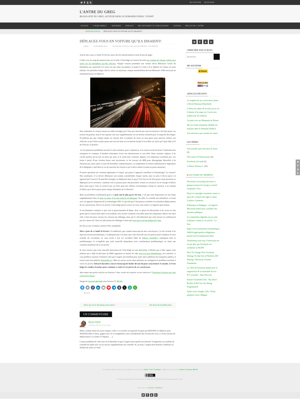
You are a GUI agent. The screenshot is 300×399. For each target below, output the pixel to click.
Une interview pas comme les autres (202, 133)
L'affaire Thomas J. (195, 166)
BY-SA (119, 281)
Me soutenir (209, 2)
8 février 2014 (100, 46)
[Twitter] (81, 2)
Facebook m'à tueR (195, 161)
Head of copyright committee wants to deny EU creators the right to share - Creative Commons (203, 197)
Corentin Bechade (95, 281)
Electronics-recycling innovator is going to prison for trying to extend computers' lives (202, 185)
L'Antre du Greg (97, 12)
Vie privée (153, 46)
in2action (94, 322)
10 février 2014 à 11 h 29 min (99, 325)
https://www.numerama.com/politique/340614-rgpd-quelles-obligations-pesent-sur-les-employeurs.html (203, 232)
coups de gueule (92, 31)
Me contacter (195, 2)
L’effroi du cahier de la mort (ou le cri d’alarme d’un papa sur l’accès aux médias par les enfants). (203, 112)
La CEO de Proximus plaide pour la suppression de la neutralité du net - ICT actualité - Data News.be (202, 271)
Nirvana (151, 388)
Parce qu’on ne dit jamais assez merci (99, 305)
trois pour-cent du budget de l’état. (147, 220)
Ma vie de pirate (138, 46)
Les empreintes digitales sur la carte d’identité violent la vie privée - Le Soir (202, 220)
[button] (82, 288)
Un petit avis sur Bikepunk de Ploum (202, 120)
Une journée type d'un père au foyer (202, 148)
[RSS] (91, 2)
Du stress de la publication (161, 305)
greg (86, 46)
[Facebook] (84, 2)
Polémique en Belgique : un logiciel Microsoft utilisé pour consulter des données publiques (202, 208)
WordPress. (159, 388)
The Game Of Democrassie (198, 157)
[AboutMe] (88, 2)
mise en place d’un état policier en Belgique (118, 198)
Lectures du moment (201, 175)
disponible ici (106, 260)
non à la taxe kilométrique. (150, 253)
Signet (86, 293)
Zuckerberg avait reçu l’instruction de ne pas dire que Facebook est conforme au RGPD (203, 244)
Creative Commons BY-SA (188, 369)
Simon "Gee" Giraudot (152, 369)
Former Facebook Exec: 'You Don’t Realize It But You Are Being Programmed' (202, 283)
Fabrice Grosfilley (150, 238)
